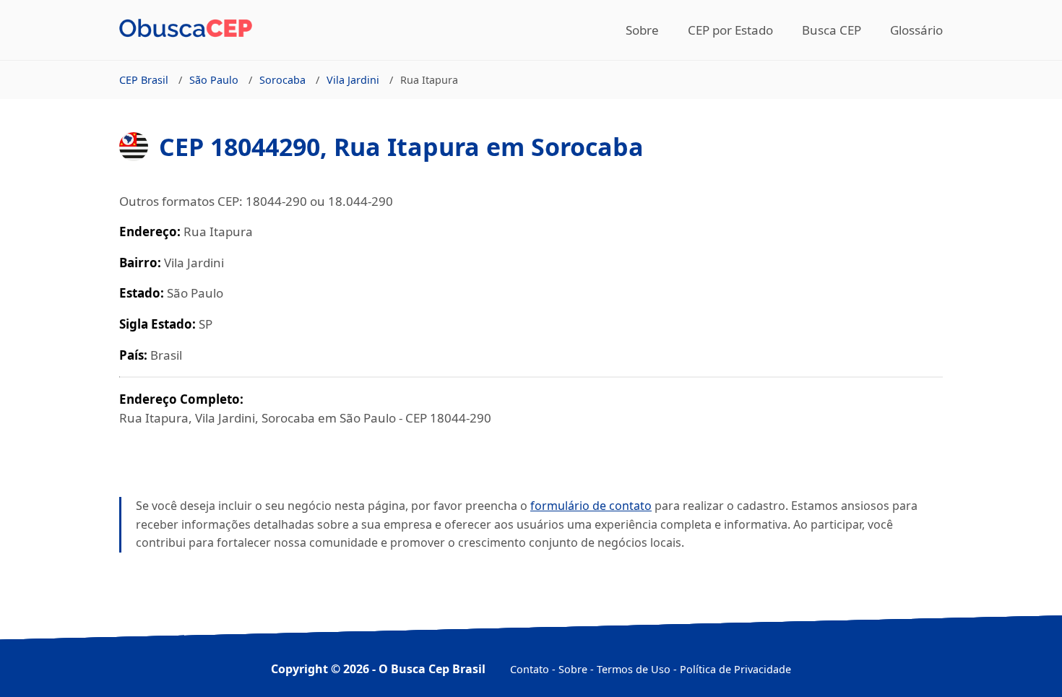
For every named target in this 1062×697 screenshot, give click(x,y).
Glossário (916, 30)
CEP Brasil (143, 80)
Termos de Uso (633, 669)
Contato (529, 669)
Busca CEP (831, 30)
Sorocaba (282, 80)
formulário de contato (591, 506)
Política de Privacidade (735, 669)
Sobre (642, 30)
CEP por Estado (730, 30)
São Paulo (213, 80)
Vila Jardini (353, 80)
